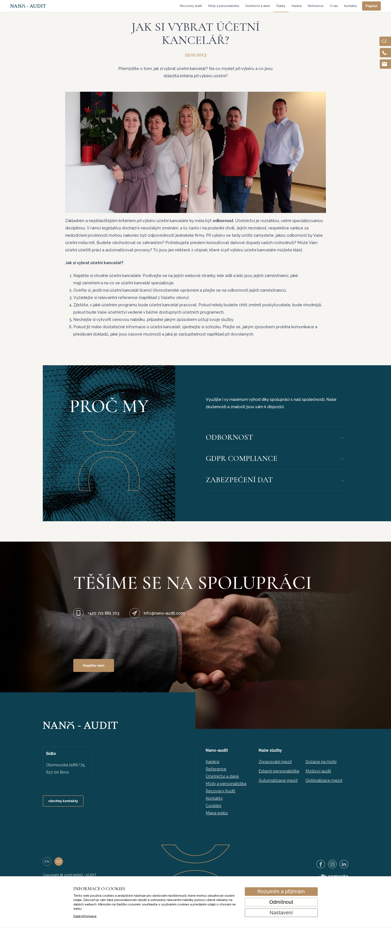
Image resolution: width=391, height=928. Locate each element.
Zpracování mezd (275, 761)
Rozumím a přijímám (281, 891)
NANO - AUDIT (85, 875)
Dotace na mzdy (321, 761)
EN (47, 861)
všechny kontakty (63, 801)
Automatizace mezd (278, 780)
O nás (334, 6)
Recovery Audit (220, 790)
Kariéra (297, 6)
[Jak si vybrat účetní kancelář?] (195, 152)
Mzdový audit (318, 771)
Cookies (213, 805)
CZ (58, 861)
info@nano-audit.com (164, 613)
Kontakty (350, 6)
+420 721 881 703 (103, 613)
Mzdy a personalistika (223, 6)
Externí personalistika (279, 771)
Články (281, 6)
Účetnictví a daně (257, 6)
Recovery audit (191, 6)
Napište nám (93, 665)
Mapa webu (217, 812)
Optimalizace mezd (323, 780)
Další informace (85, 916)
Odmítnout (281, 902)
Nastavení (281, 912)
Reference (316, 6)
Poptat (371, 6)
